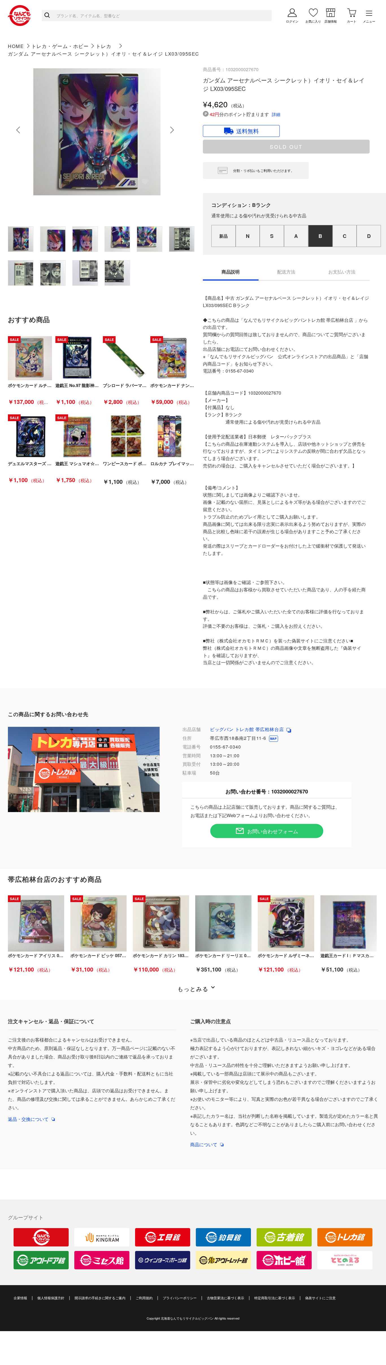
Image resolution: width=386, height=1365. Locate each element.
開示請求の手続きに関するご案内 (100, 1297)
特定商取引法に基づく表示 (274, 1297)
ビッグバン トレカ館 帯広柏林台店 (247, 729)
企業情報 (20, 1297)
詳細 (276, 114)
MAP (273, 739)
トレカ (104, 46)
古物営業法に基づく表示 (225, 1297)
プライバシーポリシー (180, 1297)
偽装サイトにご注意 (320, 1297)
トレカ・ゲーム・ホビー (60, 46)
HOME (16, 46)
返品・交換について (28, 1119)
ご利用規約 (144, 1297)
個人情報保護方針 (50, 1297)
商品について (203, 1144)
